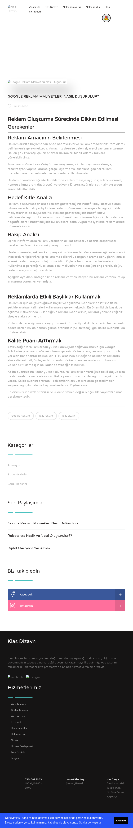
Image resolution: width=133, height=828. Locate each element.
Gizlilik (14, 740)
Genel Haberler (18, 484)
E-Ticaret (16, 722)
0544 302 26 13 (33, 779)
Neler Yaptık (93, 7)
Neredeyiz (35, 12)
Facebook (26, 594)
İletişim (15, 758)
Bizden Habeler (18, 474)
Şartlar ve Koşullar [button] (90, 822)
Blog (107, 7)
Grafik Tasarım (19, 710)
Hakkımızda (18, 734)
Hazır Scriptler (19, 728)
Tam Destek (18, 752)
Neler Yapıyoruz (72, 7)
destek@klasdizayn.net (78, 779)
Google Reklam (20, 416)
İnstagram (26, 605)
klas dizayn (69, 416)
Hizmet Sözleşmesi (22, 746)
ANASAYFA (55, 58)
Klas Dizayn (51, 7)
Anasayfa (34, 7)
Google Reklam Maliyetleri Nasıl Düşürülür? (53, 96)
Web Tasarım (18, 704)
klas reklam (46, 416)
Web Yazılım (18, 716)
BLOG (78, 58)
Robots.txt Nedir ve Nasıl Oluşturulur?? (40, 536)
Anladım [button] (121, 820)
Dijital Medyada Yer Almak (29, 548)
